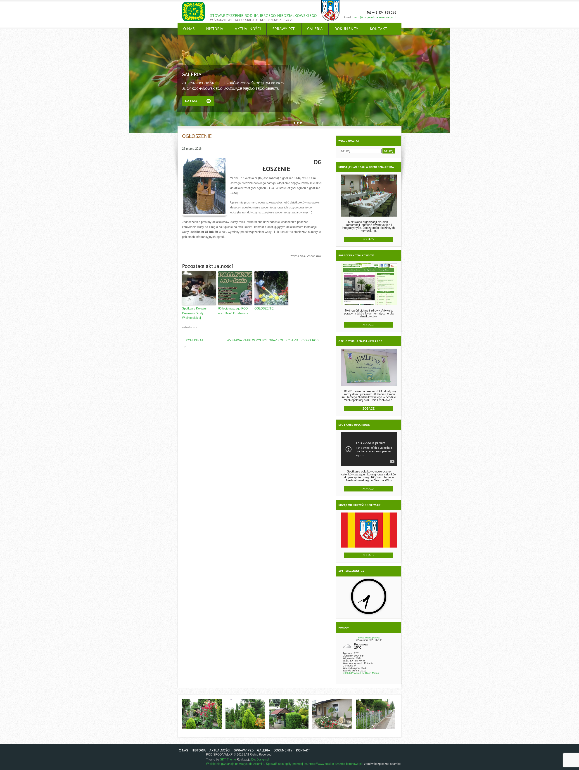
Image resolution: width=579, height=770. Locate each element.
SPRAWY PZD (284, 28)
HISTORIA (214, 28)
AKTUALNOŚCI (248, 28)
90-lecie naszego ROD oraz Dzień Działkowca (233, 311)
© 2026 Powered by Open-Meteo (361, 673)
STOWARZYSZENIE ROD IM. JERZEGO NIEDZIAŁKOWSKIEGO (263, 15)
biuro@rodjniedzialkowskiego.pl (374, 17)
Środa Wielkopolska (369, 637)
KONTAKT (378, 28)
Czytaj (191, 101)
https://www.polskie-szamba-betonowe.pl (335, 763)
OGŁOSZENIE (264, 308)
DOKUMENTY (346, 28)
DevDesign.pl (260, 759)
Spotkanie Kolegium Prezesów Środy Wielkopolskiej (195, 313)
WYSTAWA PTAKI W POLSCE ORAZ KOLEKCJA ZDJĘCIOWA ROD (274, 340)
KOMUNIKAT (192, 340)
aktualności (189, 327)
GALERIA (315, 28)
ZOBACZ (369, 239)
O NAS (189, 28)
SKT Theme (228, 759)
